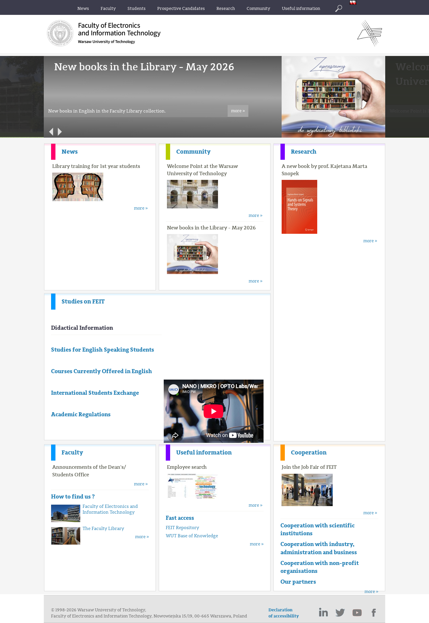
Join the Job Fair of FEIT (309, 467)
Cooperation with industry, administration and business (318, 548)
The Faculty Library (103, 528)
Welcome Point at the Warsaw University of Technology (202, 170)
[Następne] (60, 131)
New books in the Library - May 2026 (211, 227)
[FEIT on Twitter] (340, 613)
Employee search (187, 467)
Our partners (298, 582)
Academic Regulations (81, 414)
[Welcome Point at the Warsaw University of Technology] (312, 136)
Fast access (180, 518)
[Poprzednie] (51, 131)
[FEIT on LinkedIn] (323, 613)
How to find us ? (73, 497)
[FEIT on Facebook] (374, 613)
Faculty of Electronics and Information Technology (110, 509)
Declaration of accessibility (283, 613)
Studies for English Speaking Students (102, 350)
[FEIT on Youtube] (357, 613)
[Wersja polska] (354, 3)
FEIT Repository (182, 528)
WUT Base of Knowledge (192, 536)
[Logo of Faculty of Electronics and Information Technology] (369, 44)
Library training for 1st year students (96, 166)
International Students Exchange (95, 393)
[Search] (338, 8)
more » (238, 111)
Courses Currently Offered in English (101, 371)
